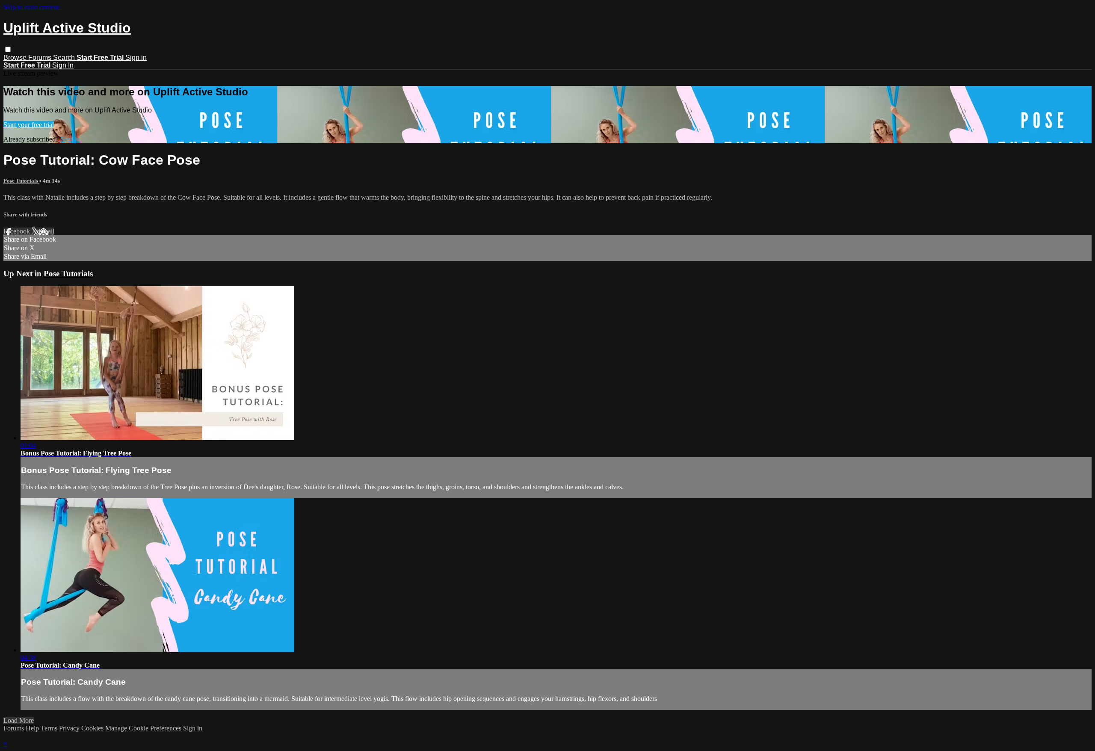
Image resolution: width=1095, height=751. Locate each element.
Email (46, 231)
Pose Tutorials (21, 180)
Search (65, 57)
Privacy (70, 728)
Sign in (136, 57)
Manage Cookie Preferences (144, 728)
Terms (50, 728)
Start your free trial (28, 124)
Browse (15, 57)
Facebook (17, 231)
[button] (8, 49)
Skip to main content (31, 7)
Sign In (63, 65)
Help (33, 728)
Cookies (93, 728)
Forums (40, 57)
